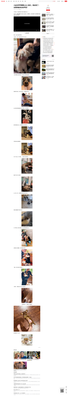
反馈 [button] (66, 390)
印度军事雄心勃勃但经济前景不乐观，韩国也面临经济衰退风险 (50, 73)
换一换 (53, 36)
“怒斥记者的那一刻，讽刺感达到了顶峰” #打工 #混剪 (50, 77)
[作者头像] (48, 5)
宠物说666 (20, 9)
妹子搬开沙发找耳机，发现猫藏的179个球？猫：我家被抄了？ (50, 22)
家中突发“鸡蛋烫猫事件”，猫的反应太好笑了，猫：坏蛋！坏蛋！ (50, 30)
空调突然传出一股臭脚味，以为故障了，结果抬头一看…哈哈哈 (50, 15)
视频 (14, 1)
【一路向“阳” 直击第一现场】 (50, 61)
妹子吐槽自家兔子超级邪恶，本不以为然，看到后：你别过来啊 (50, 18)
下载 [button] (66, 392)
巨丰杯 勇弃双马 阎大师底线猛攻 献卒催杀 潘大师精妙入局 (50, 65)
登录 (66, 1)
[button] (6, 1)
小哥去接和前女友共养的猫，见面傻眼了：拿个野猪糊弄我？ (50, 26)
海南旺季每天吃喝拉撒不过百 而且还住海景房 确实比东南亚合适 (50, 69)
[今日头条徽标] (3, 1)
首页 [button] (66, 387)
